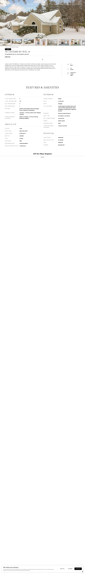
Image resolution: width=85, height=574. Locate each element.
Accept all (78, 568)
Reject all (62, 568)
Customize (70, 568)
